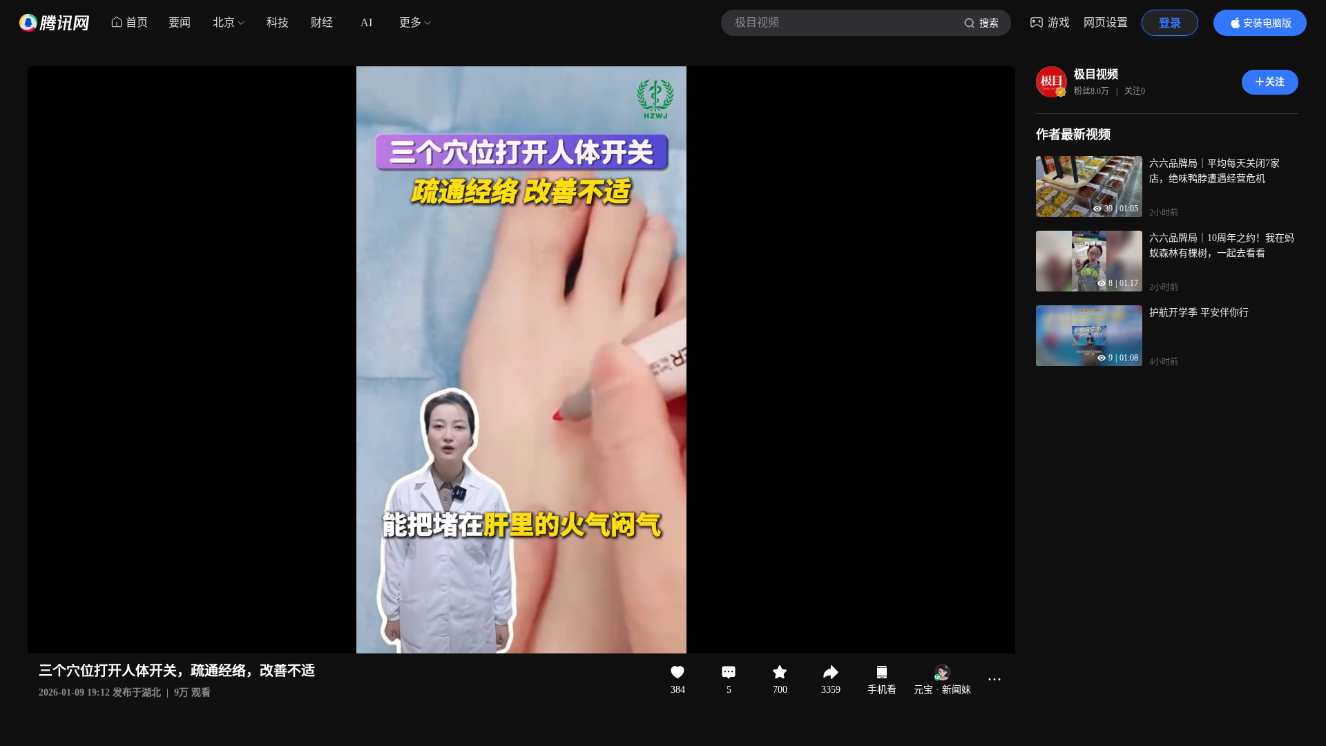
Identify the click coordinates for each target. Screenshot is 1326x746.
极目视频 (1096, 74)
